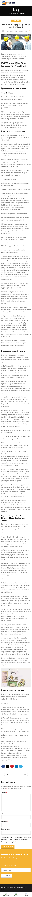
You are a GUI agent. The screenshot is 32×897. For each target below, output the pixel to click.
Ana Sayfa (11, 13)
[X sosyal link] (7, 766)
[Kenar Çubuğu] (2, 271)
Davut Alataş (9, 31)
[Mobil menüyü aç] (30, 3)
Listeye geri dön (16, 774)
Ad (2, 813)
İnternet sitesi (5, 829)
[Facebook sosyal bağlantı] (3, 766)
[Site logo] (8, 3)
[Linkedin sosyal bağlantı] (16, 766)
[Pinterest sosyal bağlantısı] (12, 766)
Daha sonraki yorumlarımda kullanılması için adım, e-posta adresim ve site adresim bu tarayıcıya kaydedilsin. (16, 839)
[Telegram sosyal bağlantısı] (21, 766)
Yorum (4, 793)
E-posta (4, 821)
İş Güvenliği (21, 13)
